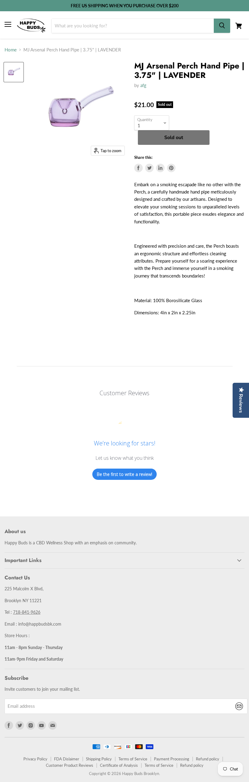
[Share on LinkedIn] (160, 168)
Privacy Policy (35, 758)
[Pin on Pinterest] (171, 168)
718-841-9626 (26, 612)
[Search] (222, 26)
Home (11, 49)
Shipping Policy (99, 758)
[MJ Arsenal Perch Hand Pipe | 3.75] (13, 72)
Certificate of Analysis (119, 765)
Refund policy (207, 758)
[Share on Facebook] (138, 168)
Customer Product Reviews (69, 765)
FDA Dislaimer (66, 758)
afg (143, 85)
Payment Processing (171, 758)
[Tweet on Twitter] (149, 168)
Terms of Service (132, 758)
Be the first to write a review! (124, 474)
